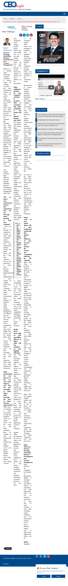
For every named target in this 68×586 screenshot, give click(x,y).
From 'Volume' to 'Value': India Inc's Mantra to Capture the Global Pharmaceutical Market (51, 115)
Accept (43, 576)
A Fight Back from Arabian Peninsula (49, 120)
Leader (19, 19)
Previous (8, 548)
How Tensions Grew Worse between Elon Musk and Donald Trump (50, 144)
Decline (58, 576)
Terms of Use (27, 558)
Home (5, 19)
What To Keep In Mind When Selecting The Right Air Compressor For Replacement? (50, 133)
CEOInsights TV (42, 71)
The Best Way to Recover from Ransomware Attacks (51, 139)
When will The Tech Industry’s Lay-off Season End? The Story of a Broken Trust (51, 124)
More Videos (40, 99)
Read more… (40, 572)
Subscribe (5, 564)
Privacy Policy (19, 558)
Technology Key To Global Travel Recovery (50, 129)
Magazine (12, 19)
